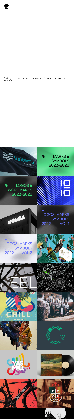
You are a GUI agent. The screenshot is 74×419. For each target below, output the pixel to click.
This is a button (62, 83)
